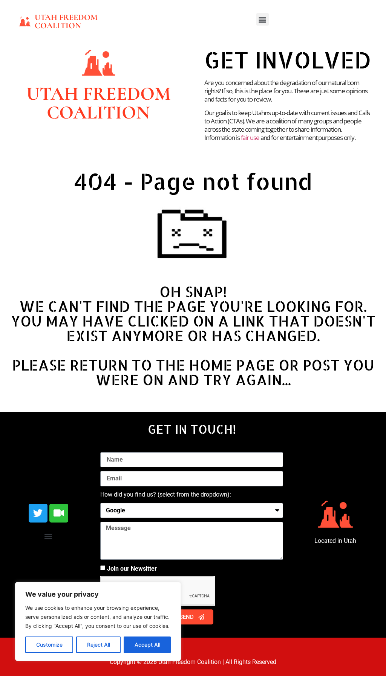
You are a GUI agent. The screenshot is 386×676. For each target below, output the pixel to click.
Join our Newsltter (132, 568)
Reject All (98, 644)
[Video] (58, 513)
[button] (262, 19)
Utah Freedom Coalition (66, 21)
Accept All (147, 644)
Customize (49, 644)
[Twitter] (38, 513)
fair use (250, 137)
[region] (98, 621)
